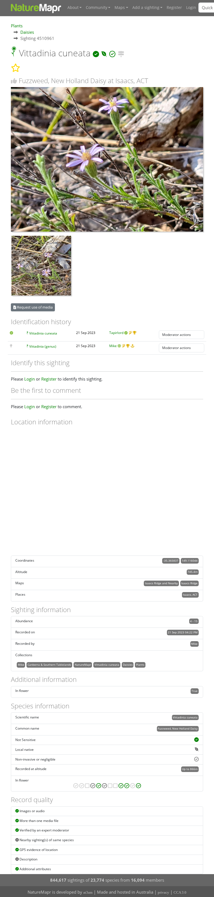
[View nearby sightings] (121, 53)
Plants (17, 25)
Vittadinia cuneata (43, 333)
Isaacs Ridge (189, 583)
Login (191, 7)
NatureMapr (83, 665)
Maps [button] (120, 7)
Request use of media (34, 307)
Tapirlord (116, 332)
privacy (163, 892)
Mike (113, 345)
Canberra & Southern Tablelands (49, 665)
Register (174, 7)
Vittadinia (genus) (42, 346)
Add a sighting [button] (145, 7)
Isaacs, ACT (190, 595)
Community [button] (96, 7)
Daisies (27, 32)
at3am (88, 892)
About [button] (73, 7)
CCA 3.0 (180, 892)
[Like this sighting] (14, 81)
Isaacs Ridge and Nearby (161, 583)
